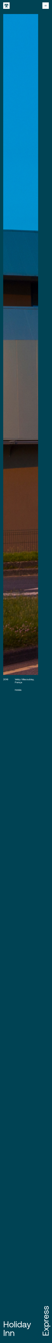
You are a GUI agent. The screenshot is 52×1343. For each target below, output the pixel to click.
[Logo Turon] (6, 5)
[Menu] (45, 5)
